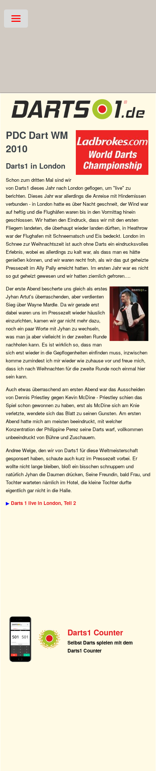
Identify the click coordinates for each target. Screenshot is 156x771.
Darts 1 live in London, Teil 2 (43, 502)
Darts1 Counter (95, 632)
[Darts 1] (78, 121)
